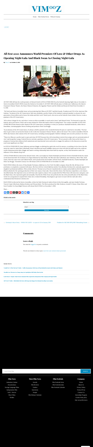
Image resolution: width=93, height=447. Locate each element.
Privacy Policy (81, 387)
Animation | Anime (11, 382)
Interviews (35, 390)
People (35, 392)
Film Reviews (35, 385)
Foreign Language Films (12, 387)
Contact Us (81, 392)
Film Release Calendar (34, 395)
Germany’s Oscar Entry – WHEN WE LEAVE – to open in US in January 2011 (28, 222)
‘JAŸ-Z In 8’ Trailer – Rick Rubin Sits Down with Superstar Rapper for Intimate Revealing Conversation (28, 281)
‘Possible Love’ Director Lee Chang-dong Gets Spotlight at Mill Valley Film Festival (23, 272)
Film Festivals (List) (58, 385)
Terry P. (7, 62)
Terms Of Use (81, 390)
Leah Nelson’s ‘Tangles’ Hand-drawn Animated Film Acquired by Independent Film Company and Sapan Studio (30, 276)
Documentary (12, 385)
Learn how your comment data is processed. (54, 251)
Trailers (35, 387)
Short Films (12, 395)
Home (35, 17)
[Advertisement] (46, 40)
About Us (81, 385)
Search (85, 371)
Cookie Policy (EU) (81, 397)
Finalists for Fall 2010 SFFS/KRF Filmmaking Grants (72, 222)
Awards (35, 382)
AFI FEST (6, 27)
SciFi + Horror (12, 392)
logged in (33, 244)
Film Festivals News (58, 382)
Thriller (12, 397)
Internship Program (81, 395)
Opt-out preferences (81, 400)
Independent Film (12, 390)
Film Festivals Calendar (58, 387)
